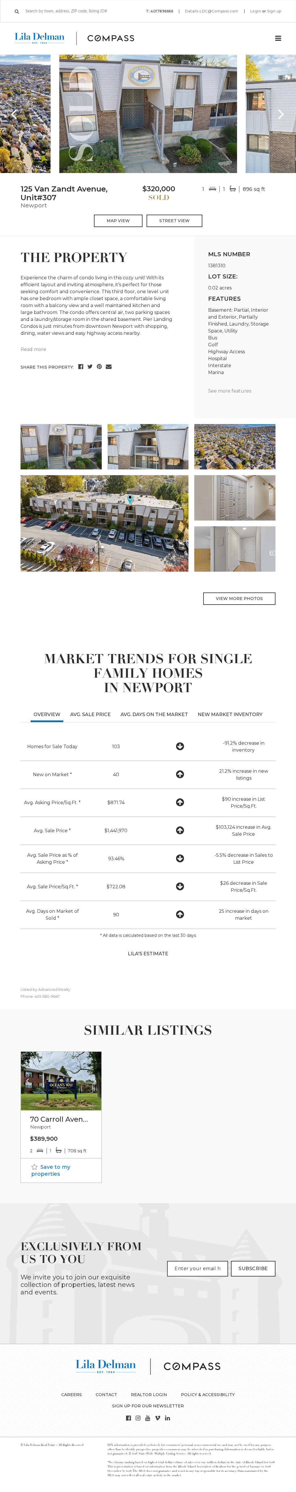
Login (255, 11)
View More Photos (239, 598)
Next (281, 113)
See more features (229, 391)
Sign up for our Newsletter (148, 1406)
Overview (47, 714)
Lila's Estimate (148, 953)
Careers (71, 1394)
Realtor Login (149, 1394)
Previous (14, 113)
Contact (106, 1394)
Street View (174, 220)
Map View (118, 220)
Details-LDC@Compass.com (211, 11)
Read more (33, 349)
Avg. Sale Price (90, 714)
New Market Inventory (230, 714)
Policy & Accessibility (208, 1394)
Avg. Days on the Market (154, 714)
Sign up (274, 11)
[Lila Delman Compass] (81, 38)
